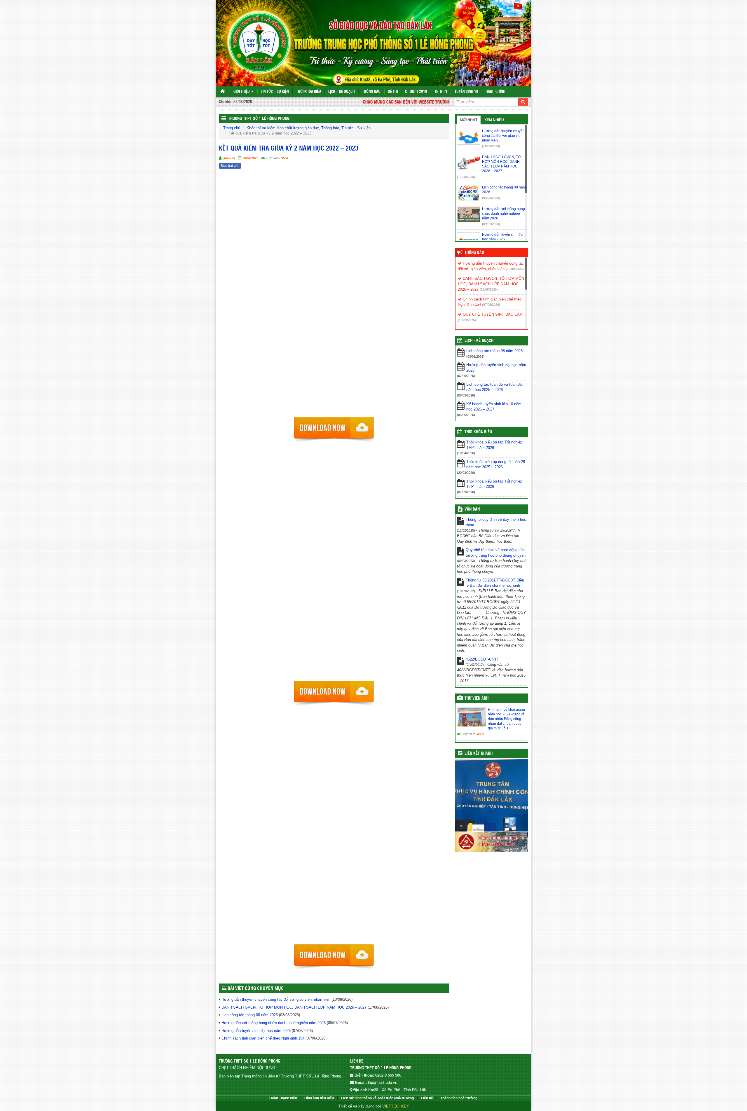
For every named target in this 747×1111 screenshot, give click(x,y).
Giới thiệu (242, 92)
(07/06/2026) (491, 304)
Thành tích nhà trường (458, 1098)
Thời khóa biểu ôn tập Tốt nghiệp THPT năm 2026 (494, 445)
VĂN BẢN (472, 509)
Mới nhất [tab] (468, 120)
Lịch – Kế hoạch (341, 92)
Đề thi (393, 92)
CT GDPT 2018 (416, 92)
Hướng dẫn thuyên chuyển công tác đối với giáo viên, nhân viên (275, 999)
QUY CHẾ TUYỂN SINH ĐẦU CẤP (492, 314)
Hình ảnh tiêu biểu (319, 1098)
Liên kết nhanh (479, 754)
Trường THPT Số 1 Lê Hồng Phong (258, 119)
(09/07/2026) (491, 224)
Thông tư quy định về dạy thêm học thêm (496, 522)
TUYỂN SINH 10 (466, 92)
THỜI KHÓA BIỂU (478, 432)
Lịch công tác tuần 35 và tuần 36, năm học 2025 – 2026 (494, 387)
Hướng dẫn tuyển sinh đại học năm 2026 (256, 1030)
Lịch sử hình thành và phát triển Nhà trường (377, 1098)
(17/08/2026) (466, 177)
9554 (284, 158)
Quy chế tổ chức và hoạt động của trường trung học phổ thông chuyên (496, 553)
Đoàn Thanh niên (283, 1098)
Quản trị (228, 158)
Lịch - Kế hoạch (479, 341)
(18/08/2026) (491, 146)
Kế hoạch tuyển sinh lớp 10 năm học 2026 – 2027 (493, 407)
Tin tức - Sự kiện (356, 128)
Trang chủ (231, 128)
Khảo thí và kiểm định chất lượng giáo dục (283, 128)
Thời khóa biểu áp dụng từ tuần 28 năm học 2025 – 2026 (495, 464)
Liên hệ (427, 1098)
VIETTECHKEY (395, 1106)
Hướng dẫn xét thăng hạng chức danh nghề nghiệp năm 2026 (273, 1023)
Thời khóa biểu (308, 92)
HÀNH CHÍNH (495, 92)
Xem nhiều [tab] (494, 120)
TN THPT (440, 92)
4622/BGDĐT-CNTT (482, 659)
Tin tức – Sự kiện (275, 92)
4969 (480, 734)
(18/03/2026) (467, 320)
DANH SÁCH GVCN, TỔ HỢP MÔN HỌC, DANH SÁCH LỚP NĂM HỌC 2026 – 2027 (293, 1007)
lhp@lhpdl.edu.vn (382, 1082)
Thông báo (371, 92)
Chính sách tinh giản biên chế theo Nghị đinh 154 (262, 1038)
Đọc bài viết (230, 166)
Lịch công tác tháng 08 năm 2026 (249, 1015)
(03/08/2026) (491, 198)
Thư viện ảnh (476, 698)
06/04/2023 (250, 158)
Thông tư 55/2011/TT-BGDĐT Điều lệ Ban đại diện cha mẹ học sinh (495, 583)
